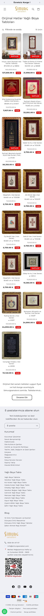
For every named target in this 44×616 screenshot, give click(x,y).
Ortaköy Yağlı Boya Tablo (15, 488)
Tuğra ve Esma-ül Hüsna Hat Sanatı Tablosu (32, 62)
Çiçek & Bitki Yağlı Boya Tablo (17, 503)
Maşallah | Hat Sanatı (11, 195)
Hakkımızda (9, 442)
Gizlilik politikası (32, 605)
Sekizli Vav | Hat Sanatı (32, 236)
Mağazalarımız (10, 455)
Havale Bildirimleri (12, 465)
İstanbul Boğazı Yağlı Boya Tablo (18, 490)
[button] (4, 9)
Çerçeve (8, 452)
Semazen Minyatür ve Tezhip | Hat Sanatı (32, 312)
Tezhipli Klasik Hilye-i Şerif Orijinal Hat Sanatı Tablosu (32, 102)
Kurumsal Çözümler (13, 437)
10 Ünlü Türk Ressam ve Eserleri (18, 518)
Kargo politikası (30, 612)
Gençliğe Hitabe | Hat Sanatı (11, 362)
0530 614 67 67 (13, 543)
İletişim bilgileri (15, 608)
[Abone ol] (36, 426)
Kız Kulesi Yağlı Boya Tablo (16, 482)
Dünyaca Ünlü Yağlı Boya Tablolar (18, 523)
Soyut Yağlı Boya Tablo (14, 500)
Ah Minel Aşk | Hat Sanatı (32, 196)
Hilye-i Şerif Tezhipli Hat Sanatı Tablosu (11, 62)
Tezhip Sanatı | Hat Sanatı (11, 317)
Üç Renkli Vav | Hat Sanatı (11, 237)
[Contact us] (4, 611)
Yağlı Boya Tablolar (12, 477)
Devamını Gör (22, 397)
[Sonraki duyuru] (39, 2)
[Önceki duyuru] (4, 2)
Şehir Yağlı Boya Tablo (14, 506)
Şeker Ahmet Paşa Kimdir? (15, 526)
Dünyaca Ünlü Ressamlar (15, 520)
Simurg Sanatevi (18, 605)
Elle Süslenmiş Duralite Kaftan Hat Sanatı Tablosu (11, 100)
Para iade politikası (30, 608)
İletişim (8, 457)
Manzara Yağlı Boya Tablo (15, 495)
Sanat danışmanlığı (13, 439)
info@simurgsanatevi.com (18, 546)
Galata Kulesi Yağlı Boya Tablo (17, 485)
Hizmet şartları (16, 612)
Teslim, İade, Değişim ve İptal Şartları (20, 449)
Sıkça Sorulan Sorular (13, 460)
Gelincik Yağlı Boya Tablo (15, 493)
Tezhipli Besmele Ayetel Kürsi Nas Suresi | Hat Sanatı (11, 154)
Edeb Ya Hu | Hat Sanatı (32, 143)
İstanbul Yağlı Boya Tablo (15, 480)
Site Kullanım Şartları (13, 444)
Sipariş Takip (10, 462)
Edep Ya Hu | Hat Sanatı (32, 273)
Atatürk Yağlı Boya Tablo (15, 498)
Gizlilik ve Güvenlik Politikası (16, 447)
